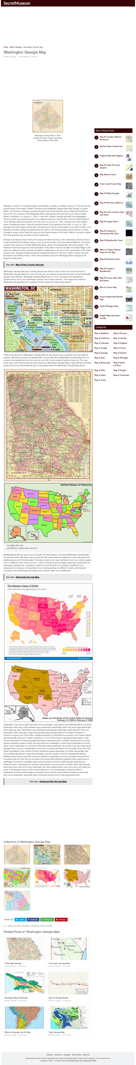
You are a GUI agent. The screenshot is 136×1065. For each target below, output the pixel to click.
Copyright (66, 1054)
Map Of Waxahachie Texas (111, 240)
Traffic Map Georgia (13, 963)
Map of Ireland (119, 353)
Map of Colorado (101, 343)
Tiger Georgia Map (57, 1032)
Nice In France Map (108, 287)
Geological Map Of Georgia (16, 997)
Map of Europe (100, 348)
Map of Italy (99, 358)
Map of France (119, 348)
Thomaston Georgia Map (59, 963)
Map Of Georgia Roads (58, 997)
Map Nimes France (108, 174)
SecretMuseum (17, 3)
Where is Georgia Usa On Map (18, 1032)
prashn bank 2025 (89, 1060)
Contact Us (58, 1054)
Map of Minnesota (102, 363)
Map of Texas (100, 380)
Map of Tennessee (121, 375)
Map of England (120, 343)
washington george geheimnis (41, 926)
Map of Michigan (120, 358)
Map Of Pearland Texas (110, 259)
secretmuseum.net (11, 554)
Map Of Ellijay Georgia (109, 193)
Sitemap (50, 1054)
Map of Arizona (120, 333)
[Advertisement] (68, 27)
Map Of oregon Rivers (109, 221)
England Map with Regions (111, 156)
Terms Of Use (76, 1054)
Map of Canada (119, 338)
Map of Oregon (119, 370)
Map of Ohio (99, 370)
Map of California (101, 338)
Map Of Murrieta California (111, 203)
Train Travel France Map (110, 184)
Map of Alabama (101, 333)
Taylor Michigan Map (109, 306)
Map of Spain (100, 375)
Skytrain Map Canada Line (111, 146)
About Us (86, 1054)
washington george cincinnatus (19, 926)
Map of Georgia (10, 57)
